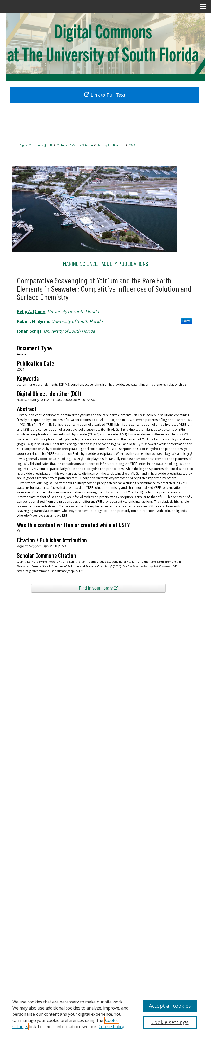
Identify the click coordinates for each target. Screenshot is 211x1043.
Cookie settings (170, 1022)
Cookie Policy (111, 1026)
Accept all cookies (170, 1005)
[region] (105, 1014)
